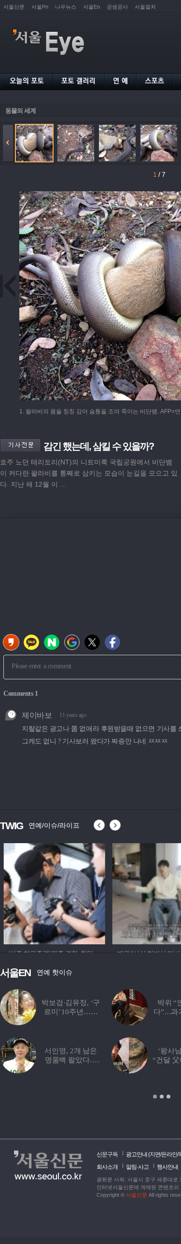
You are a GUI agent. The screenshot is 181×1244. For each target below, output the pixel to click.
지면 (155, 1154)
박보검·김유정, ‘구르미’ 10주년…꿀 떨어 (71, 1012)
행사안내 (167, 1167)
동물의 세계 (20, 110)
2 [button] (162, 1096)
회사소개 (107, 1167)
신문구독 (107, 1154)
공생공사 (117, 7)
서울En (91, 7)
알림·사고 (137, 1167)
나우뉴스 (65, 7)
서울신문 (14, 7)
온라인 (169, 1154)
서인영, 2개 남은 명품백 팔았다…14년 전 (70, 1060)
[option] (50, 892)
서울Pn (39, 7)
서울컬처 (145, 7)
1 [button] (155, 1096)
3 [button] (168, 1096)
